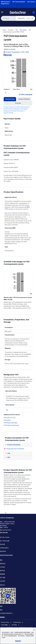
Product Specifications (22, 107)
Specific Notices (8, 112)
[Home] (18, 12)
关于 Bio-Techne (4, 537)
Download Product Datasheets (15, 448)
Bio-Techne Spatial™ (19, 1)
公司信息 (2, 567)
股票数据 (2, 574)
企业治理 (2, 581)
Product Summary (9, 107)
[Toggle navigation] (2, 12)
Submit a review (9, 49)
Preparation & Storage (20, 109)
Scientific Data (8, 109)
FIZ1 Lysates (23, 30)
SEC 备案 (2, 577)
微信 (1, 610)
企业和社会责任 (4, 548)
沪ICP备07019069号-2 (6, 613)
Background (7, 111)
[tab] (10, 99)
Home (4, 30)
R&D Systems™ (5, 1)
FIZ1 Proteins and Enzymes (11, 425)
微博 (1, 606)
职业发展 (2, 544)
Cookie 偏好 (4, 625)
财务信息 (2, 570)
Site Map (14, 625)
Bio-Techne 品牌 (4, 541)
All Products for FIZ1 (9, 417)
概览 (1, 560)
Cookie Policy (17, 622)
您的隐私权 (18, 641)
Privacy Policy (5, 622)
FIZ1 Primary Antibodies (10, 422)
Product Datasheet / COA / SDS (17, 52)
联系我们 (2, 617)
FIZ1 (16, 30)
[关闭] (34, 630)
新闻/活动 (2, 563)
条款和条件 (3, 551)
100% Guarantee (26, 94)
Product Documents (18, 111)
